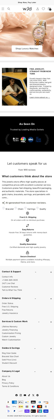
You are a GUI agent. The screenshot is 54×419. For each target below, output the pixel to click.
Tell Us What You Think (12, 290)
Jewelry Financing (10, 330)
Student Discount (9, 363)
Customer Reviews (10, 287)
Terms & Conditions (10, 386)
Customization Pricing (11, 333)
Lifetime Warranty (9, 326)
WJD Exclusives (25, 416)
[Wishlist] (43, 9)
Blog (4, 380)
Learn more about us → (40, 97)
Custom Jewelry (9, 336)
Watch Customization (11, 340)
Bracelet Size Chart (10, 356)
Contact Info (7, 277)
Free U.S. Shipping (10, 306)
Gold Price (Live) (9, 360)
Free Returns (7, 310)
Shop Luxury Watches (27, 48)
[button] (3, 9)
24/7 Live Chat (8, 283)
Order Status (7, 303)
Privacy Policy (8, 383)
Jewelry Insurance (10, 313)
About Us (6, 376)
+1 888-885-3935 (10, 280)
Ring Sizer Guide (9, 353)
